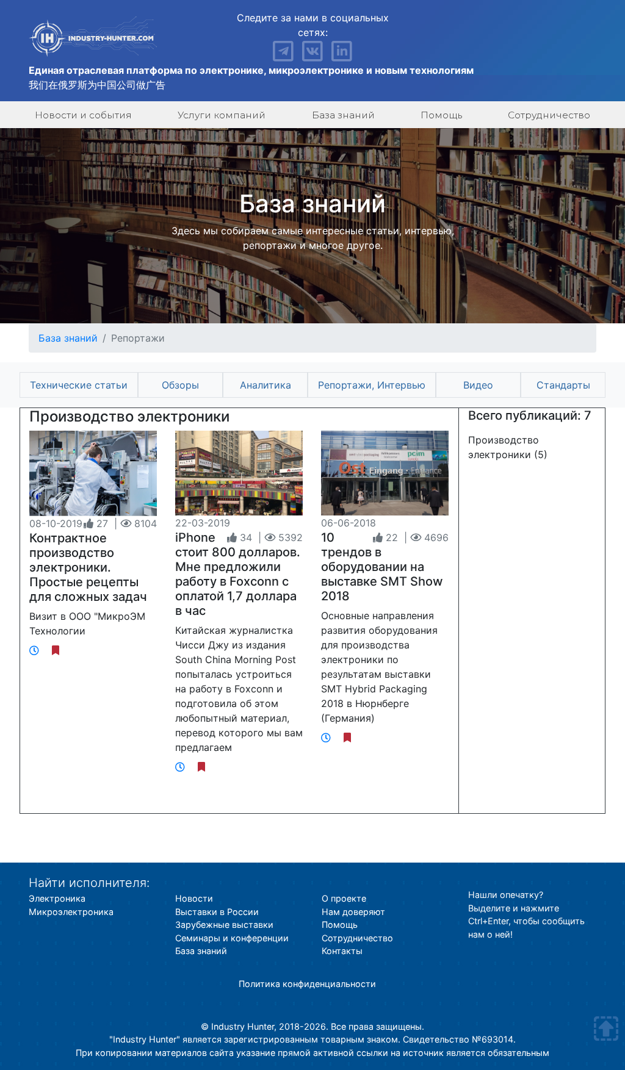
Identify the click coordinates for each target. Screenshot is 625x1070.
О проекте (344, 898)
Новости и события (83, 115)
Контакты (342, 951)
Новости (194, 898)
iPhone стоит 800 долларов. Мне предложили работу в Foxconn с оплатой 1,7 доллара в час (237, 574)
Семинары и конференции (232, 938)
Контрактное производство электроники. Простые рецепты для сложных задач (88, 567)
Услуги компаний (222, 115)
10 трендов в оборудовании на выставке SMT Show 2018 (382, 566)
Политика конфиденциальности (307, 983)
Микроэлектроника (71, 912)
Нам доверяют (353, 912)
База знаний (343, 115)
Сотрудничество (549, 115)
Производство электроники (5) (507, 447)
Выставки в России (217, 912)
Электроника (57, 898)
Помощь (441, 115)
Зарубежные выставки (224, 924)
